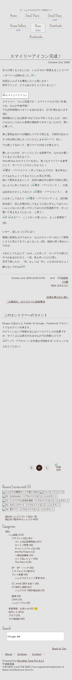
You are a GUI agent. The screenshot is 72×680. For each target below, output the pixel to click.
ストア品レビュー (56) (26, 558)
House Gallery (18, 25)
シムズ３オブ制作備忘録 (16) (30, 590)
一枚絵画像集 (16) (24, 555)
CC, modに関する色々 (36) (25, 583)
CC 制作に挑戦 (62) (21, 587)
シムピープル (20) (21, 602)
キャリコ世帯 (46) (24, 545)
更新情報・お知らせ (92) (21, 608)
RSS (17, 474)
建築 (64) (16, 596)
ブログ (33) (14, 615)
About (8, 654)
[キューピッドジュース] (52, 491)
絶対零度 (36, 5)
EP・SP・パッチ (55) (23, 567)
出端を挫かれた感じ (57, 297)
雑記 (7, 531)
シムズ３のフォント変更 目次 (30, 578)
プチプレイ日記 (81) (22, 538)
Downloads (56, 25)
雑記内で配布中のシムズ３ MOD (21, 519)
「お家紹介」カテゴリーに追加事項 (25, 301)
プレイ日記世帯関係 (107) (28, 541)
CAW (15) (17, 599)
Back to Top (59, 648)
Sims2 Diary (32, 15)
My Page (9, 467)
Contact (36, 654)
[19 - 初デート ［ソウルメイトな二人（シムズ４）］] (28, 509)
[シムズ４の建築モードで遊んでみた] (20, 491)
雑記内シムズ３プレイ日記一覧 (21, 516)
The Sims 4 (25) (23, 562)
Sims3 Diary (55, 15)
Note (38, 26)
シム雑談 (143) (16, 534)
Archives (22, 654)
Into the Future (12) (25, 551)
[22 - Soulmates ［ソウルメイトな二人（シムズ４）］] (29, 496)
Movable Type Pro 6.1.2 (30, 660)
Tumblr (9, 474)
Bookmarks (36, 37)
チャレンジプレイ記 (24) (27, 548)
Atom (24, 474)
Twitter (17, 467)
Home (13, 15)
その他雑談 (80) (17, 618)
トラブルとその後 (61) (23, 571)
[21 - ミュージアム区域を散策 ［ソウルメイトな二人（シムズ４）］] (35, 500)
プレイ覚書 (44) (20, 574)
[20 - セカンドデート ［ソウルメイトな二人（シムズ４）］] (31, 504)
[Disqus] (36, 399)
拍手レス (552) (16, 612)
